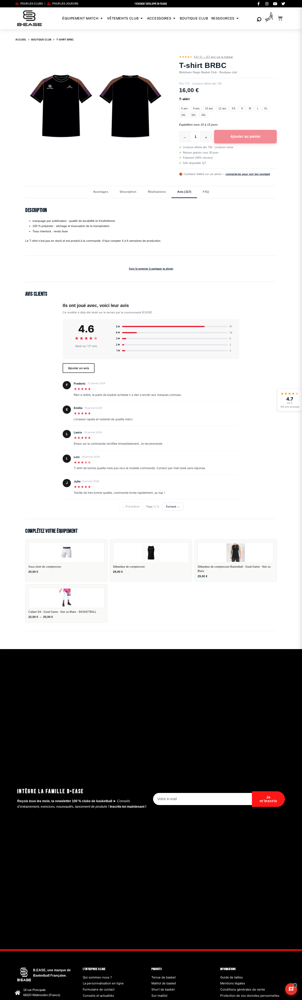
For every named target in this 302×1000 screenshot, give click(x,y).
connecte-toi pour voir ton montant (248, 174)
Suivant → (173, 506)
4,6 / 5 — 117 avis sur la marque (213, 56)
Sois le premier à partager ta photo (151, 268)
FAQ (206, 191)
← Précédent (130, 506)
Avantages (100, 191)
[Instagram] (267, 3)
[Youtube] (275, 3)
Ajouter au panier (245, 136)
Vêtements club (122, 18)
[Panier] (280, 18)
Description (128, 191)
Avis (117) (184, 191)
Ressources (222, 18)
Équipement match (80, 18)
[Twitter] (283, 3)
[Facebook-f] (258, 3)
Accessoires (159, 18)
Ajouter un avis (78, 368)
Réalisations (157, 191)
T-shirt (184, 99)
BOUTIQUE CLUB (194, 18)
